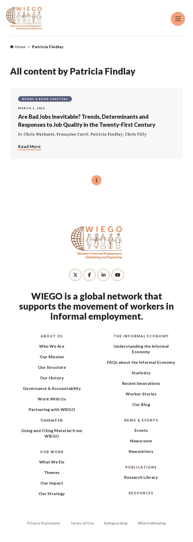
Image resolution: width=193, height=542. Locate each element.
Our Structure (52, 367)
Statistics (141, 372)
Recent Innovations (141, 383)
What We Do (52, 461)
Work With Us (52, 398)
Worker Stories (141, 393)
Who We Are (51, 346)
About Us (52, 336)
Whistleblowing (152, 523)
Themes (52, 472)
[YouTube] (118, 275)
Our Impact (51, 482)
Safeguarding (116, 523)
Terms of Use (82, 523)
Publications (141, 467)
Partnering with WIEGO (52, 409)
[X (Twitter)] (75, 275)
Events (141, 430)
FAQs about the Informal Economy (141, 362)
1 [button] (96, 180)
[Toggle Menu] (178, 19)
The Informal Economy (141, 336)
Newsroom (141, 440)
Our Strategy (52, 493)
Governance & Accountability (52, 388)
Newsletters (141, 451)
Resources (141, 493)
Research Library (141, 477)
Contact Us (52, 419)
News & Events (141, 420)
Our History (52, 377)
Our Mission (52, 356)
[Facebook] (89, 275)
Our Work (52, 452)
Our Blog (141, 404)
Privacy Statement (44, 523)
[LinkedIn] (104, 275)
